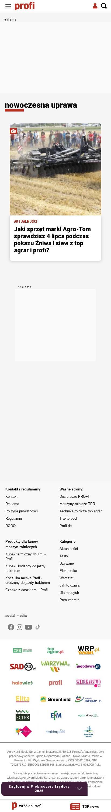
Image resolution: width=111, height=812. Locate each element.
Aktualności (69, 549)
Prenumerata (69, 600)
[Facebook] (11, 627)
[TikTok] (37, 627)
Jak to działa (69, 585)
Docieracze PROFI (74, 497)
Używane (67, 563)
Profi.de (66, 526)
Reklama (12, 504)
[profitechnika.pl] (28, 6)
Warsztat (67, 578)
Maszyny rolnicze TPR (77, 504)
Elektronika (68, 571)
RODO (10, 526)
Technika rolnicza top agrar (81, 511)
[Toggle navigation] (8, 6)
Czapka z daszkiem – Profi (26, 590)
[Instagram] (19, 627)
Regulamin (13, 518)
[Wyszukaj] (104, 6)
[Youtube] (28, 627)
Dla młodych (69, 593)
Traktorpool (68, 518)
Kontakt (11, 497)
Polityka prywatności (21, 511)
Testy (64, 556)
